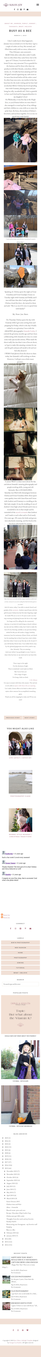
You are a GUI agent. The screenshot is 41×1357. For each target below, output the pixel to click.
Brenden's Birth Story (21, 1303)
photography (20, 957)
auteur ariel (12, 599)
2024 (7, 1141)
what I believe (25, 26)
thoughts (13, 26)
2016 (7, 1165)
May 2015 (10, 1192)
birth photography (20, 942)
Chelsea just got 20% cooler (15, 1216)
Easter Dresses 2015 (13, 1201)
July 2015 (10, 1186)
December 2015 (12, 1171)
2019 (7, 1156)
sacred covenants (22, 512)
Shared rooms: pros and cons (15, 1210)
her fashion (20, 947)
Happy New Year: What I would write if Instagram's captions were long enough (24, 1259)
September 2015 (12, 1180)
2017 (7, 1162)
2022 (7, 1147)
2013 (7, 1242)
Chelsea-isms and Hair (13, 1204)
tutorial (20, 967)
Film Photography (19, 1291)
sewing (20, 962)
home (20, 952)
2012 (7, 1245)
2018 (7, 1159)
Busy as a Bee (10, 1230)
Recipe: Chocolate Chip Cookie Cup (18, 1213)
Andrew (17, 23)
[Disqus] (20, 877)
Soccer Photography (21, 1277)
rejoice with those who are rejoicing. (25, 686)
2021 (7, 1150)
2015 (7, 1168)
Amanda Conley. (29, 331)
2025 (7, 1138)
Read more (23, 1270)
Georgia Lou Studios (15, 1343)
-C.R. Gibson (33, 680)
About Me (9, 23)
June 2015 (10, 1189)
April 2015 (10, 1195)
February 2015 (12, 1233)
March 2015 (11, 1198)
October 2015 (11, 1177)
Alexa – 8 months (12, 1207)
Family (25, 23)
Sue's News (17, 1340)
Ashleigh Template (27, 1340)
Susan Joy (6, 915)
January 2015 (11, 1236)
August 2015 (11, 1183)
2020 (7, 1153)
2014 (7, 1239)
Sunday (32, 23)
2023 (7, 1144)
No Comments (16, 1273)
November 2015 (12, 1174)
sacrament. (15, 610)
